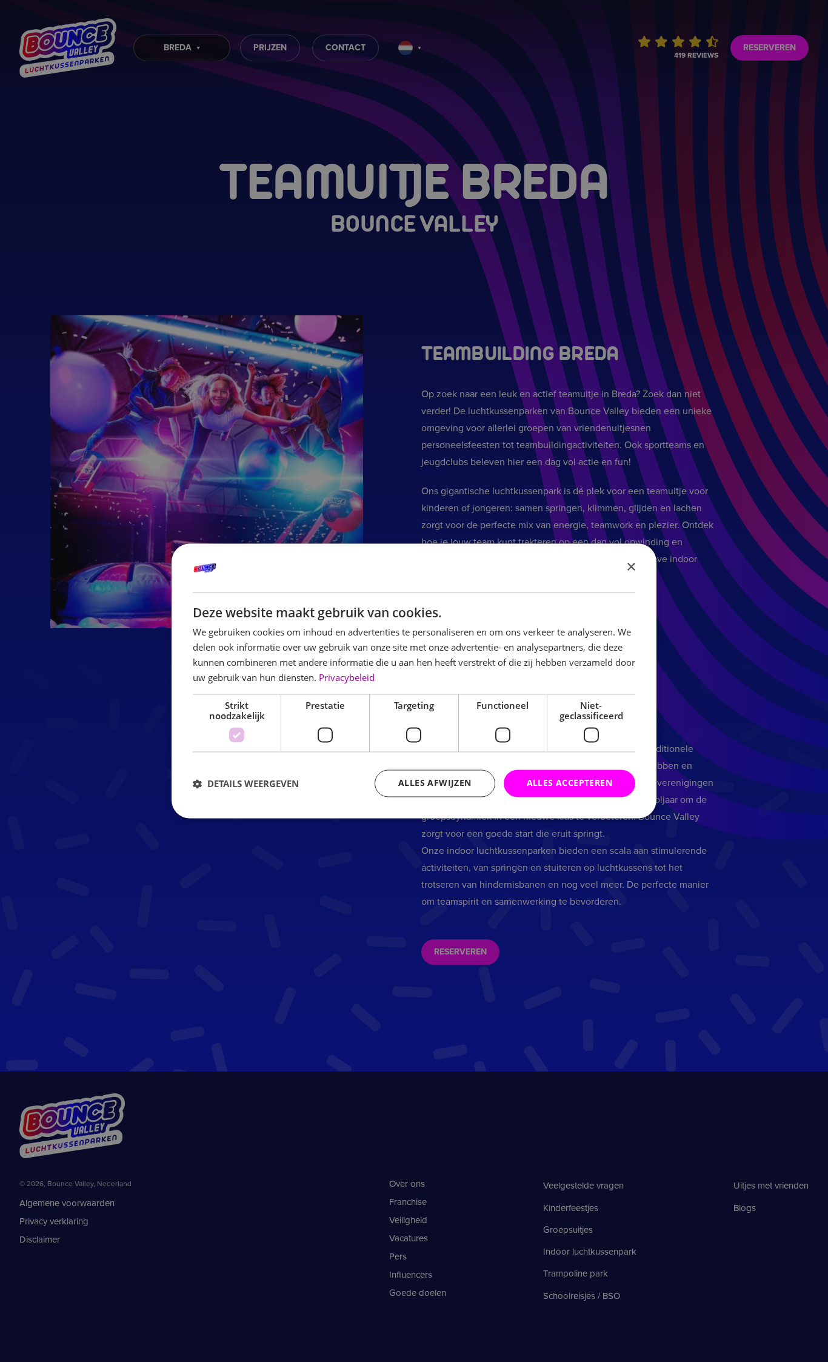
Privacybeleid (347, 677)
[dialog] (414, 680)
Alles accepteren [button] (569, 783)
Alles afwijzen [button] (435, 783)
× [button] (630, 567)
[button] (246, 783)
